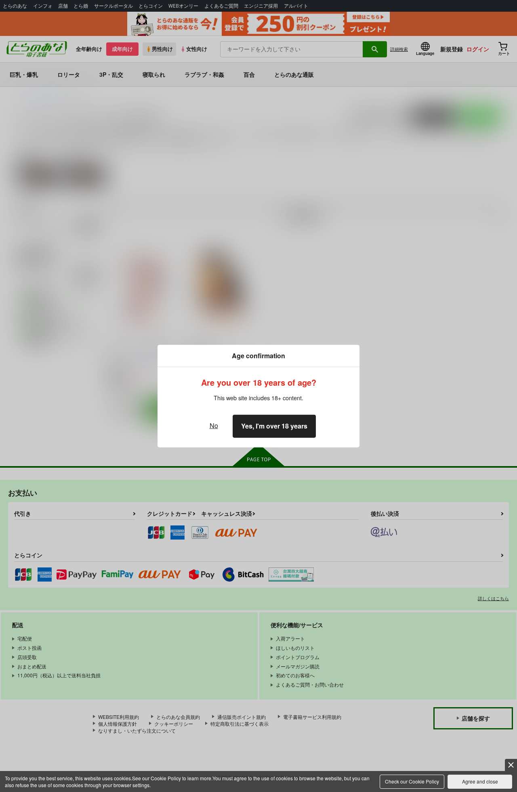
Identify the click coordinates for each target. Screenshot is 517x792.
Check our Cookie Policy (412, 781)
